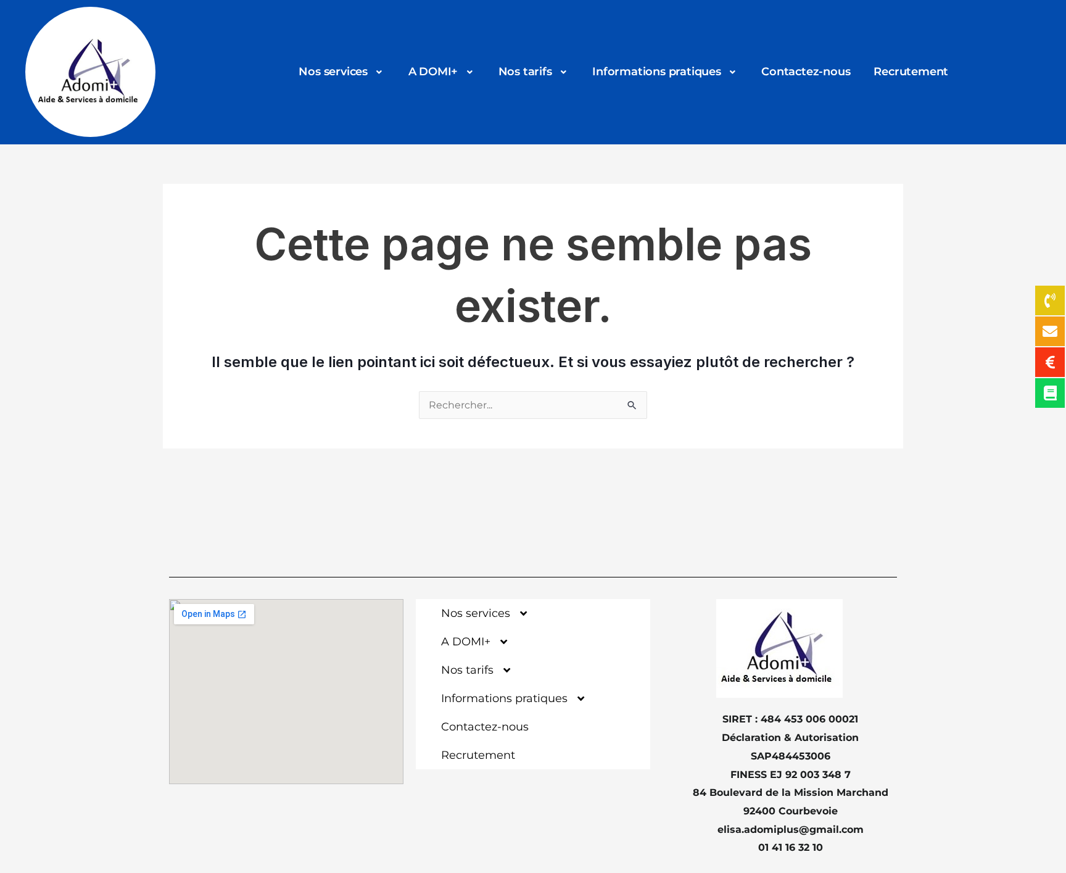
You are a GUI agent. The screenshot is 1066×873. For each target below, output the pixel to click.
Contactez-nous (805, 71)
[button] (341, 72)
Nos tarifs (525, 71)
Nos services (333, 71)
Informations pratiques (656, 71)
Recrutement (911, 71)
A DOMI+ (433, 71)
